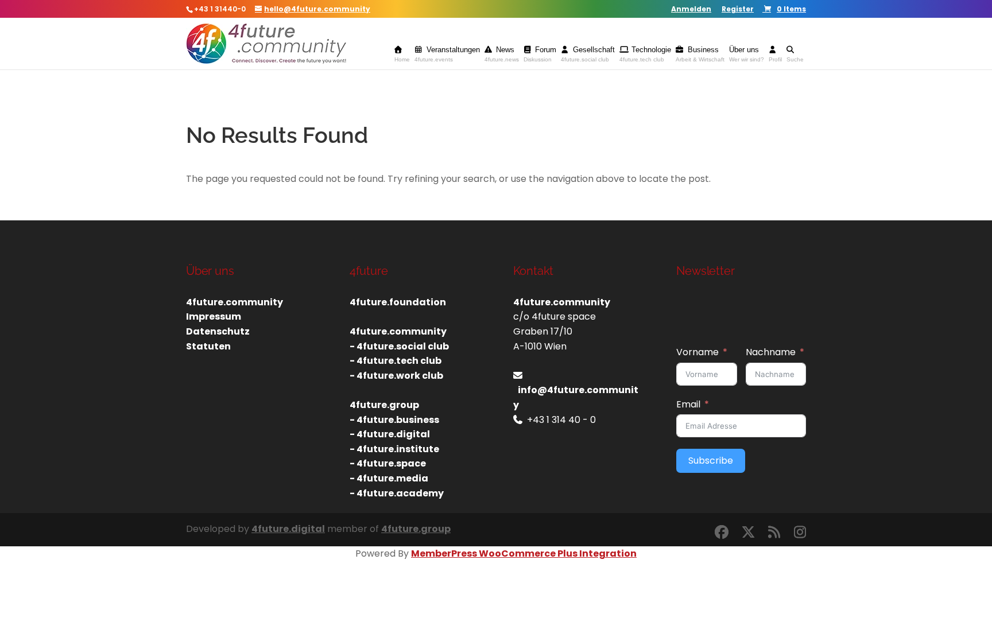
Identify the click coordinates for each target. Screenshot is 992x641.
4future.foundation (398, 302)
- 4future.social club (399, 346)
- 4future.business (394, 419)
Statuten (208, 346)
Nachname (771, 352)
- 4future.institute (394, 449)
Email (688, 404)
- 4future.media (389, 478)
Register (738, 10)
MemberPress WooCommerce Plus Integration (524, 553)
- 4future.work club (396, 375)
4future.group (416, 528)
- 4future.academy (397, 493)
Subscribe (710, 460)
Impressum (213, 316)
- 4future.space (388, 463)
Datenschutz (218, 331)
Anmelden (691, 10)
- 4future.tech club (395, 360)
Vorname (697, 352)
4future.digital (288, 528)
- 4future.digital (390, 434)
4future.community (234, 302)
